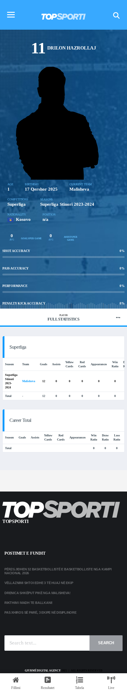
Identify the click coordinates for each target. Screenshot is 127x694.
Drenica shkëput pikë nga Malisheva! (37, 593)
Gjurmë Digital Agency (43, 670)
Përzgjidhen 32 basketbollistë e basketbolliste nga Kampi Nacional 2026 (58, 571)
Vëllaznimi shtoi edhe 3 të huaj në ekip (38, 583)
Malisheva (79, 189)
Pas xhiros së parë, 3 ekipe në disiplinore (40, 612)
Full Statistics (63, 317)
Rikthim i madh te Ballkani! (28, 602)
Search (106, 643)
